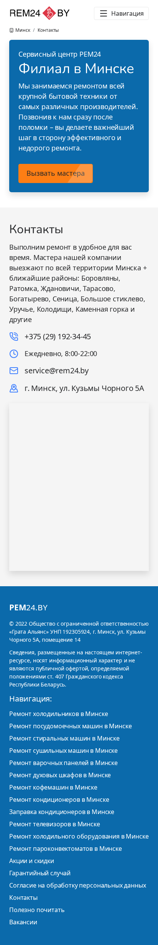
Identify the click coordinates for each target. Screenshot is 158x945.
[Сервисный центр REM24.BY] (40, 13)
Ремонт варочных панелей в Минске (63, 763)
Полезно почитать (36, 910)
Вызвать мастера (55, 173)
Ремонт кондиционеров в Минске (59, 799)
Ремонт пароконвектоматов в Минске (65, 848)
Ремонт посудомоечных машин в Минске (70, 726)
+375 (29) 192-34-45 (58, 336)
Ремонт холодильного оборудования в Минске (78, 836)
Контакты (23, 897)
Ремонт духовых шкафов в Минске (60, 775)
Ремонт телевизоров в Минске (54, 824)
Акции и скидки (31, 861)
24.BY (28, 607)
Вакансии (23, 922)
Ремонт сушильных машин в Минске (63, 750)
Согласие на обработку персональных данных (77, 885)
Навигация (127, 13)
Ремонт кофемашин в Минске (53, 787)
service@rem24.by (57, 370)
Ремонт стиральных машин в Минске (64, 738)
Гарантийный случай (40, 873)
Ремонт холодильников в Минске (58, 714)
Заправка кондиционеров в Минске (61, 812)
